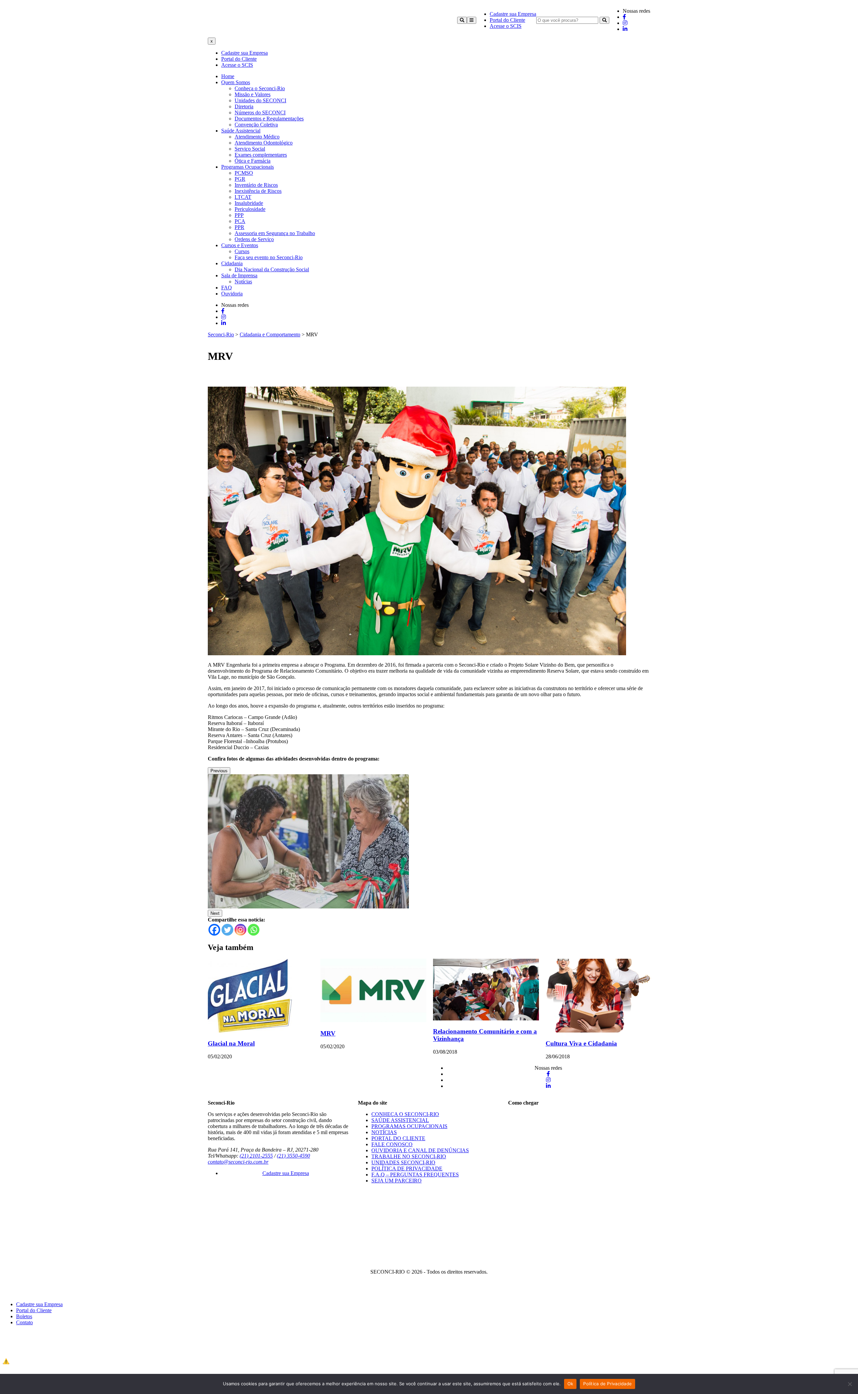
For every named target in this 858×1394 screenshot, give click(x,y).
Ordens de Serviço (254, 239)
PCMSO (244, 173)
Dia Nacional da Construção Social (272, 269)
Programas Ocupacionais (247, 167)
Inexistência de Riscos (258, 191)
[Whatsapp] (253, 930)
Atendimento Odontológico (264, 143)
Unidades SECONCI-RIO (403, 1162)
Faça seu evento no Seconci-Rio (269, 257)
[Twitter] (227, 930)
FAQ (226, 287)
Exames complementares (261, 155)
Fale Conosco (392, 1144)
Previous (219, 770)
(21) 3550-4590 (293, 1156)
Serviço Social (250, 149)
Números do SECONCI (260, 112)
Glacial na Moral (231, 1043)
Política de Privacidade (406, 1168)
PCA (240, 221)
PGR (240, 179)
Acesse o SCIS (506, 26)
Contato (24, 1322)
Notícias (243, 281)
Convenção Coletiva (256, 124)
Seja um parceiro (396, 1180)
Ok (570, 1383)
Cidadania (232, 263)
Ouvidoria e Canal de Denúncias (420, 1150)
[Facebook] (214, 930)
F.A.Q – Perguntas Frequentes (415, 1174)
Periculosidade (250, 209)
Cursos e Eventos (239, 245)
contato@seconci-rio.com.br (238, 1162)
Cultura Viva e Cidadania (581, 1043)
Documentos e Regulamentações (269, 118)
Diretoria (244, 106)
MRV (327, 1033)
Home (227, 76)
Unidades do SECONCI (260, 100)
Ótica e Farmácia (252, 161)
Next (215, 913)
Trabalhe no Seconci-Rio (408, 1156)
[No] (849, 1384)
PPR (239, 227)
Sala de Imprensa (239, 275)
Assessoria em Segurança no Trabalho (275, 233)
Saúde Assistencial (240, 130)
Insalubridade (249, 203)
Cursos (242, 251)
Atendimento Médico (257, 137)
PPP (239, 215)
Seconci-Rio (221, 334)
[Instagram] (240, 930)
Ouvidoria (232, 293)
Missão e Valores (252, 94)
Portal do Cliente (507, 20)
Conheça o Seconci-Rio (260, 88)
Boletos (24, 1316)
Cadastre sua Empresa (513, 14)
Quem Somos (235, 82)
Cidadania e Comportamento (270, 334)
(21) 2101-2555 (256, 1156)
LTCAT (243, 197)
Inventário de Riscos (256, 185)
